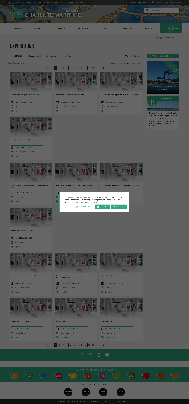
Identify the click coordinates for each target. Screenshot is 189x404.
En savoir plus (85, 207)
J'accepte (120, 207)
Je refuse (104, 207)
